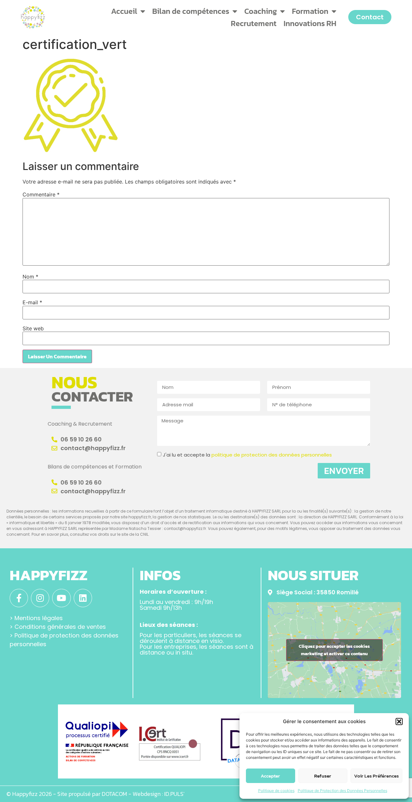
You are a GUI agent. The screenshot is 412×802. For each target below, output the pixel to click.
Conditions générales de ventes (60, 627)
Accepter (270, 775)
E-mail (32, 302)
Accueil (124, 11)
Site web (33, 328)
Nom (30, 276)
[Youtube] (61, 598)
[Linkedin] (83, 598)
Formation (310, 11)
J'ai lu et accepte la (247, 454)
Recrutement (253, 23)
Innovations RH (310, 23)
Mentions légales (38, 618)
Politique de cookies (276, 790)
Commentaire (41, 194)
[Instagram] (40, 598)
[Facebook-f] (19, 598)
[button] (399, 721)
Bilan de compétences (190, 11)
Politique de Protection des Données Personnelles (342, 790)
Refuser (322, 775)
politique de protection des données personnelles (271, 454)
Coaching (260, 11)
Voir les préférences (376, 775)
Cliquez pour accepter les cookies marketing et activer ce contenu (334, 650)
